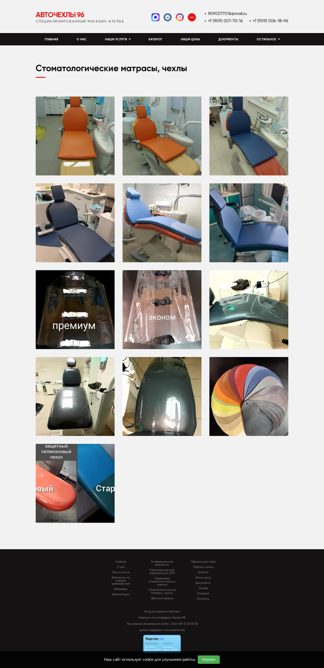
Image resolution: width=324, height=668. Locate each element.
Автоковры (121, 589)
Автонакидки (121, 594)
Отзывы (203, 588)
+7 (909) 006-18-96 (270, 20)
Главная (51, 39)
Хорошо (208, 659)
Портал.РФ (178, 617)
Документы (228, 39)
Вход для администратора (162, 611)
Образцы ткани (203, 567)
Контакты (203, 598)
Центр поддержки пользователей (162, 630)
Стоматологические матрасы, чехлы (162, 591)
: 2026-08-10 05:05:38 (183, 623)
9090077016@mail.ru (227, 13)
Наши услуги (121, 572)
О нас (81, 39)
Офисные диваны (162, 598)
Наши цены (190, 39)
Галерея (203, 593)
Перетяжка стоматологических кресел (162, 581)
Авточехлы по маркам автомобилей (121, 580)
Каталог (155, 39)
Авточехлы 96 (60, 14)
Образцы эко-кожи (203, 561)
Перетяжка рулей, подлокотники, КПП (162, 572)
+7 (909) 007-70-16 (225, 20)
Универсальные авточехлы (162, 563)
